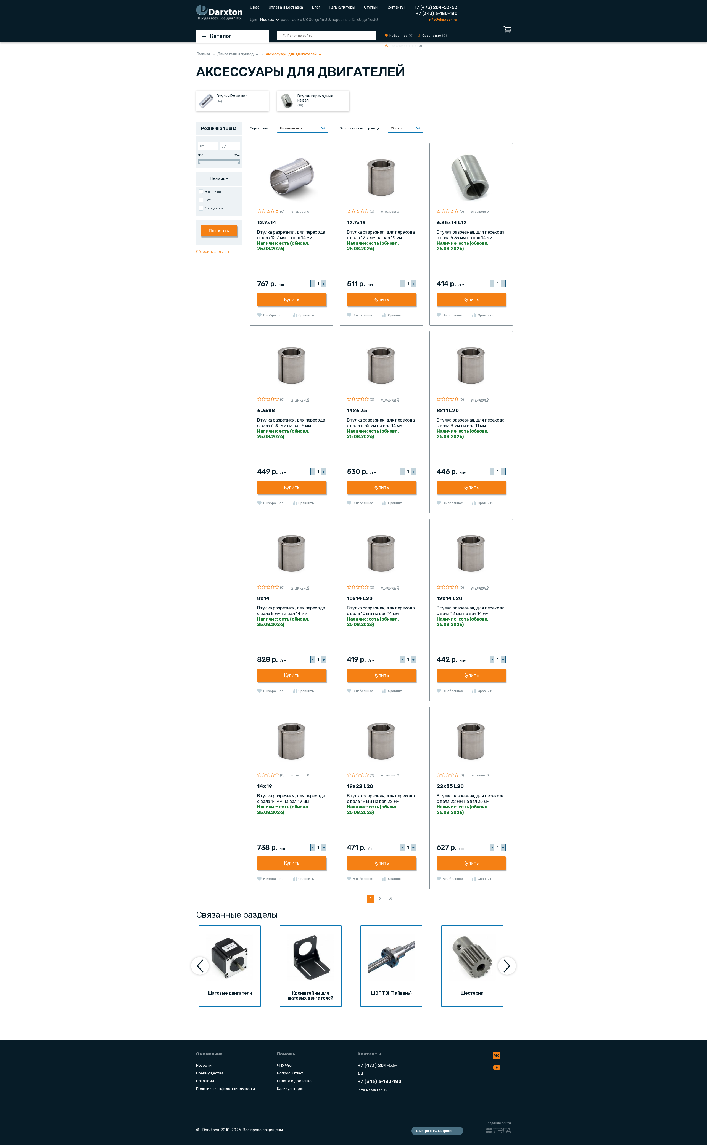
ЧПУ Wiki (284, 1065)
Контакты (396, 7)
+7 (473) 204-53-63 (435, 7)
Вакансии (205, 1081)
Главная (203, 54)
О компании (209, 1053)
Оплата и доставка (286, 7)
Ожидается (214, 208)
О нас (255, 7)
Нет (208, 200)
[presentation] (200, 966)
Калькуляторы (342, 7)
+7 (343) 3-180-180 (436, 13)
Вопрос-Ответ (290, 1073)
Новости (204, 1065)
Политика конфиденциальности (225, 1088)
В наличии (213, 192)
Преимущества (209, 1073)
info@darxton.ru (442, 20)
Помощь (286, 1053)
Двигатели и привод (235, 54)
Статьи (370, 7)
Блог (316, 7)
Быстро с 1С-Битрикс (434, 1130)
